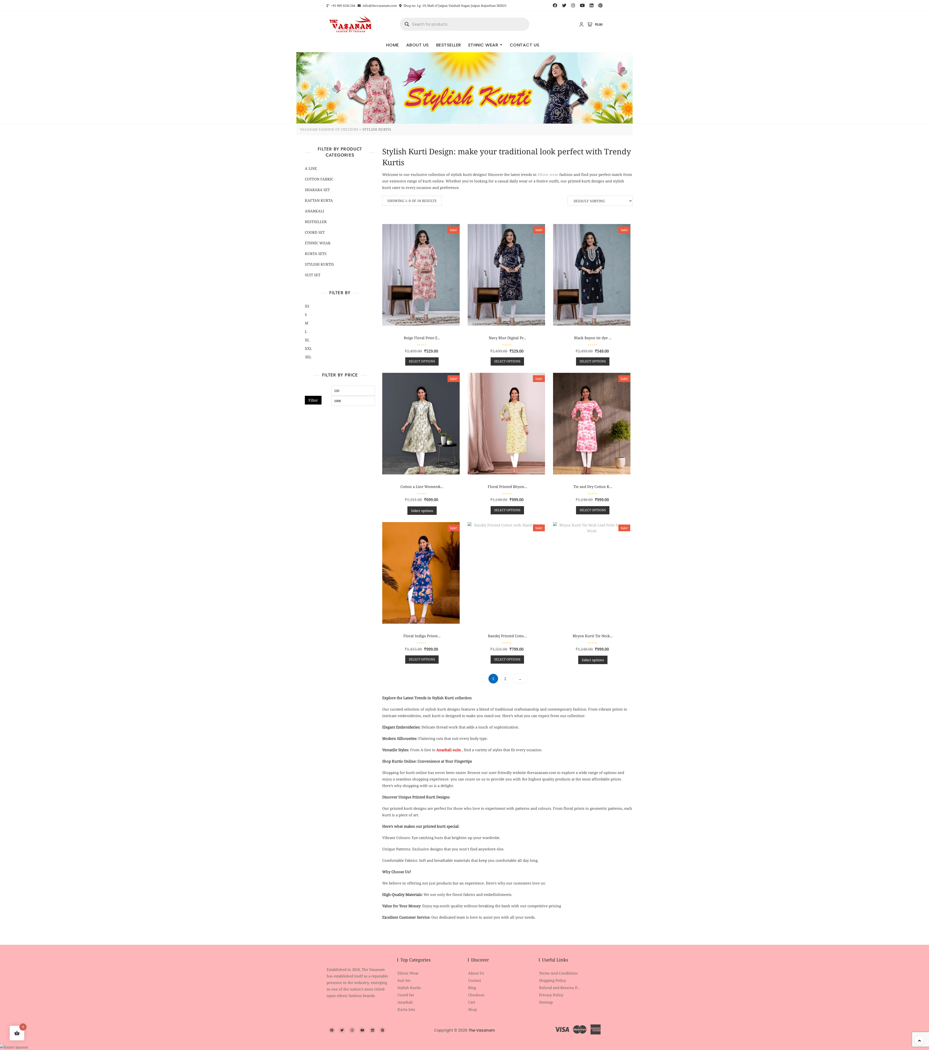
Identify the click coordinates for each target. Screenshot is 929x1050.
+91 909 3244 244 (342, 5)
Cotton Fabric (319, 179)
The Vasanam (481, 1030)
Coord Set (315, 232)
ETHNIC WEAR (483, 45)
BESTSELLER (448, 45)
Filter (313, 400)
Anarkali (314, 211)
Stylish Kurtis (319, 264)
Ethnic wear (548, 174)
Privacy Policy (551, 994)
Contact (474, 980)
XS (307, 306)
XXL (308, 348)
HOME (392, 45)
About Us (476, 973)
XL (307, 340)
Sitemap (546, 1002)
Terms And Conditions (558, 973)
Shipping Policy (552, 980)
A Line (311, 168)
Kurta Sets (315, 253)
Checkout (476, 994)
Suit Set (312, 274)
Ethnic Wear (408, 973)
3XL (308, 356)
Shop (472, 1009)
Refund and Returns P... (559, 987)
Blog (472, 987)
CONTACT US (524, 45)
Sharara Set (317, 189)
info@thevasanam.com (379, 5)
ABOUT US (417, 45)
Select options (422, 361)
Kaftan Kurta (319, 200)
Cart (471, 1002)
